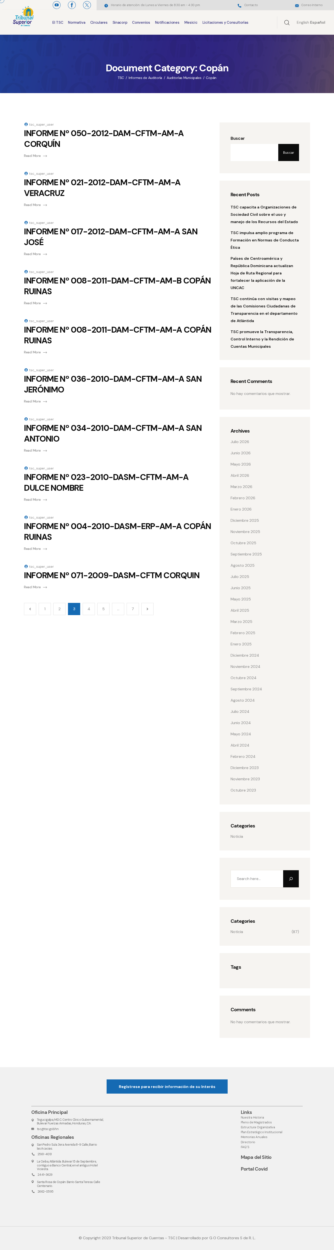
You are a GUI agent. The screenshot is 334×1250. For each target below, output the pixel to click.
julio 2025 (240, 576)
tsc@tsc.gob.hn (47, 1129)
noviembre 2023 (245, 779)
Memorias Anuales (254, 1137)
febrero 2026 (243, 497)
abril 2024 (240, 745)
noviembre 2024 (245, 666)
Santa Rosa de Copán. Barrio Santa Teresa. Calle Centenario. (68, 1184)
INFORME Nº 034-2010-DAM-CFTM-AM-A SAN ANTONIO (113, 433)
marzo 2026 (241, 486)
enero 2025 (241, 644)
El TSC (57, 22)
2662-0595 (45, 1191)
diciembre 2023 (245, 767)
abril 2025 (240, 610)
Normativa (76, 22)
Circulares (99, 22)
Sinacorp (119, 22)
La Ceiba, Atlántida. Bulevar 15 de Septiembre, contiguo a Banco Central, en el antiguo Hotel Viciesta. (67, 1165)
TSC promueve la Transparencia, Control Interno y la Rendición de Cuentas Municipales (262, 339)
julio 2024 (240, 711)
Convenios (141, 22)
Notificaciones (167, 22)
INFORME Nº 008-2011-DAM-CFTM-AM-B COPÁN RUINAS (117, 286)
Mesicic (191, 22)
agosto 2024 (243, 700)
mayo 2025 (241, 599)
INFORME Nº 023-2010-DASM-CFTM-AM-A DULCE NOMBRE (106, 482)
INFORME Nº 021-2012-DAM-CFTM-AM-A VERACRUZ (102, 188)
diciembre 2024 (245, 655)
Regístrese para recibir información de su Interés (167, 1086)
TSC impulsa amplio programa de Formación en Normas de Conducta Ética (265, 240)
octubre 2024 (243, 677)
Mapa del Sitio (256, 1157)
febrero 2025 (243, 632)
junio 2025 (241, 587)
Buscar (238, 138)
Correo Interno (312, 5)
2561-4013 (45, 1154)
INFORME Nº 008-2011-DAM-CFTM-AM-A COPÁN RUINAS (117, 335)
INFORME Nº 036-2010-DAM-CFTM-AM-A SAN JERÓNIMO (113, 384)
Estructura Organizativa (258, 1127)
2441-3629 (45, 1175)
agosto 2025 (243, 565)
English (303, 22)
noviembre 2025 (245, 531)
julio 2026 (240, 441)
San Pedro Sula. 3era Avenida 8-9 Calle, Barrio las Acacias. (67, 1146)
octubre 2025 (243, 542)
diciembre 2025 (245, 520)
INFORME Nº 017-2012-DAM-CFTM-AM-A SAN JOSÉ (111, 237)
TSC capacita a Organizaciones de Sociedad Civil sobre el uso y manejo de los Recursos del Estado (264, 214)
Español (317, 22)
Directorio (248, 1142)
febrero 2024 (243, 756)
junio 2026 (241, 453)
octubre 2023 (243, 790)
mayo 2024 (241, 734)
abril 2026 (240, 475)
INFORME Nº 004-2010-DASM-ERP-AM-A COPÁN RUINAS (117, 532)
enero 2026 (241, 509)
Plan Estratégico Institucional (261, 1132)
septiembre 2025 (246, 554)
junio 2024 (241, 722)
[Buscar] (291, 878)
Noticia (237, 836)
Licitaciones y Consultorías (225, 22)
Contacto (251, 5)
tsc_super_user (41, 124)
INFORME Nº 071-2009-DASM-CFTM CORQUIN (112, 575)
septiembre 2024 (246, 689)
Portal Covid (254, 1169)
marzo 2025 (241, 621)
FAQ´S (245, 1147)
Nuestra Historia (252, 1117)
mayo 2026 (241, 464)
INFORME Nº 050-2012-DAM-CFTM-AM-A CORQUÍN (104, 139)
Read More (32, 155)
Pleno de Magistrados (256, 1122)
